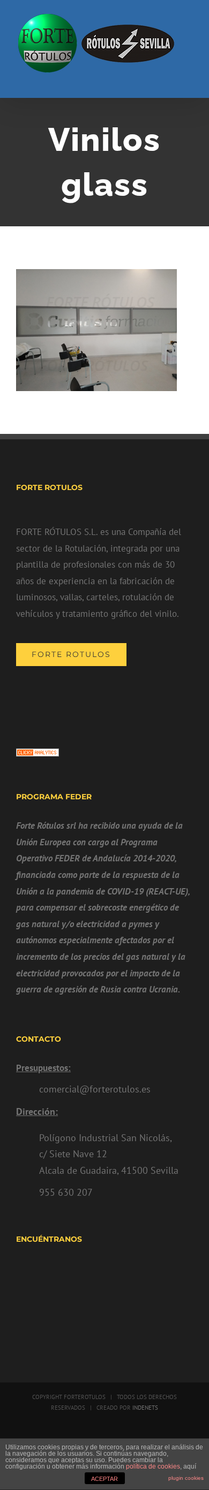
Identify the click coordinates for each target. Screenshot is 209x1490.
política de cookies (153, 1466)
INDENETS (144, 1407)
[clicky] (37, 756)
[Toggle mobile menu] (188, 81)
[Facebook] (86, 699)
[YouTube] (123, 699)
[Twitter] (105, 699)
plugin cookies (186, 1478)
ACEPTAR (104, 1479)
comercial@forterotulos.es (95, 1089)
